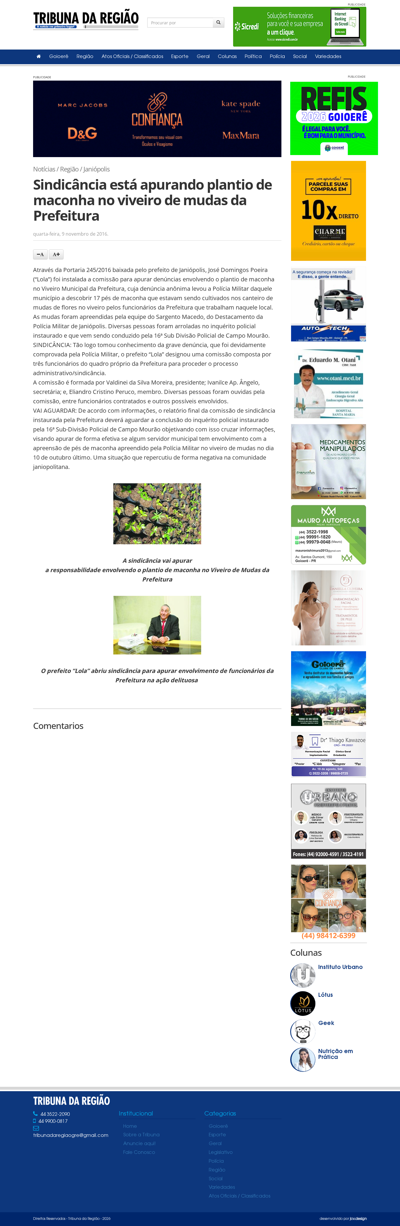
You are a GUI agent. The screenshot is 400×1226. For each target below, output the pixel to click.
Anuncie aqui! (139, 1144)
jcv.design (358, 1219)
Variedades (328, 57)
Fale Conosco (139, 1152)
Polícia (277, 57)
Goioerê (59, 57)
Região (85, 57)
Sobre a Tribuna (141, 1135)
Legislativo (221, 1152)
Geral (203, 57)
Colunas (227, 57)
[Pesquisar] (218, 23)
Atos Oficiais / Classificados (132, 57)
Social (300, 57)
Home (130, 1126)
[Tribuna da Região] (86, 18)
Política (253, 57)
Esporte (180, 57)
